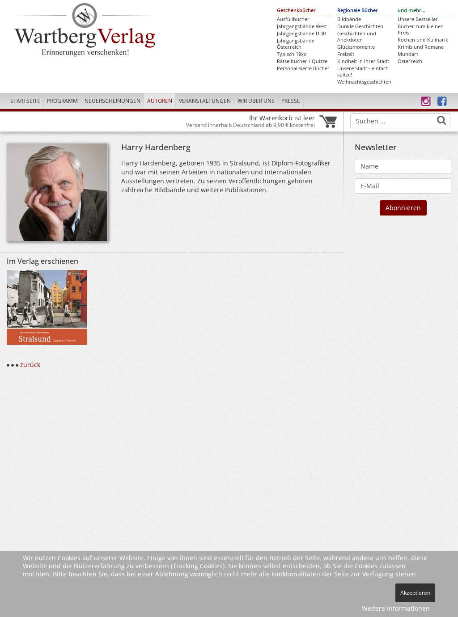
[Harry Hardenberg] (57, 194)
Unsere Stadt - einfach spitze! (363, 71)
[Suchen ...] (441, 120)
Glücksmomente (356, 47)
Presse (290, 101)
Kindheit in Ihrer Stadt (363, 61)
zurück (30, 364)
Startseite (25, 101)
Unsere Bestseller (418, 19)
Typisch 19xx (291, 54)
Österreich (410, 61)
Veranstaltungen (205, 101)
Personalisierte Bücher (303, 68)
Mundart (408, 54)
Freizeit (345, 54)
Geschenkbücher (296, 10)
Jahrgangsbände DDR (301, 33)
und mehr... (411, 10)
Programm (62, 101)
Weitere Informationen (396, 608)
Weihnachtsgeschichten (364, 82)
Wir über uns (256, 101)
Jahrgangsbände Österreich (295, 44)
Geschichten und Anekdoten (356, 36)
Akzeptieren (415, 592)
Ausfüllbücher (293, 19)
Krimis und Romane (421, 47)
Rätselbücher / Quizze (302, 61)
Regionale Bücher (357, 10)
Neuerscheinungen (112, 101)
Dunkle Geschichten (360, 26)
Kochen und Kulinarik (423, 40)
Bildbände (349, 19)
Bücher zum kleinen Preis (421, 29)
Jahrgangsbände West (302, 26)
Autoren (159, 101)
